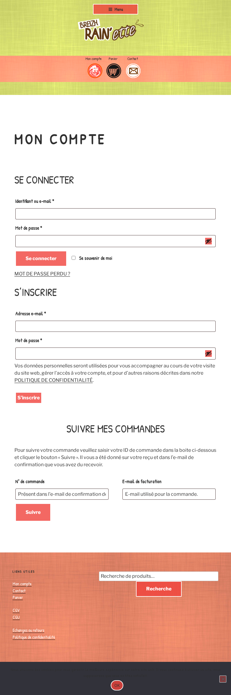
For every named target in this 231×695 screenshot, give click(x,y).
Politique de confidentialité (34, 637)
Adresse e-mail (40, 313)
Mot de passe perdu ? (42, 274)
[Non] (222, 679)
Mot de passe (38, 227)
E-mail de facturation (142, 481)
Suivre (33, 512)
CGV (16, 610)
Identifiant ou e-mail (44, 200)
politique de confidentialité (53, 380)
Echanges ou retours (28, 630)
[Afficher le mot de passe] (208, 241)
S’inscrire (28, 398)
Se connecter (41, 258)
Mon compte (22, 584)
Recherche (158, 589)
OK (117, 685)
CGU (16, 617)
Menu (119, 9)
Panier (18, 597)
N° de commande (30, 481)
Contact (19, 590)
